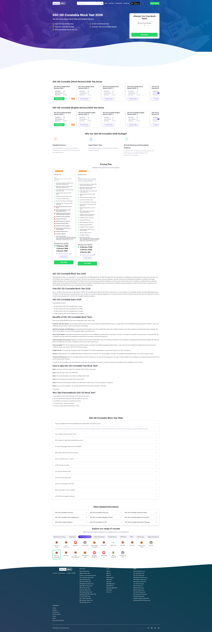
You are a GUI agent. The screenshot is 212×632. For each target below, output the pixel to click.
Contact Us (56, 612)
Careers (55, 610)
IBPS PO (108, 573)
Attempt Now (59, 98)
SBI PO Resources (138, 585)
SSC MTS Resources (138, 596)
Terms (54, 616)
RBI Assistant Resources (140, 594)
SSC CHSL (109, 590)
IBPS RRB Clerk (110, 583)
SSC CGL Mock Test (85, 590)
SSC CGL (108, 592)
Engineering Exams (153, 536)
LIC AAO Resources (138, 583)
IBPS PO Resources (138, 588)
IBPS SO (108, 575)
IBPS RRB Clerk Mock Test (87, 583)
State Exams (140, 536)
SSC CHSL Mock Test (85, 598)
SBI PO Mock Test (84, 571)
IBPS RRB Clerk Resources (140, 577)
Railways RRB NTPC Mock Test (88, 594)
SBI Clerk (108, 581)
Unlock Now (84, 98)
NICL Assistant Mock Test (86, 577)
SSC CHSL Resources (139, 592)
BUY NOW (64, 262)
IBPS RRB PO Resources (139, 579)
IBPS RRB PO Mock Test (86, 585)
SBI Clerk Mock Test (85, 579)
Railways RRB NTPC (111, 588)
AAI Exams (123, 536)
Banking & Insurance (60, 536)
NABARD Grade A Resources (141, 598)
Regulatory (72, 536)
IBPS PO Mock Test (85, 573)
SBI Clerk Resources (138, 573)
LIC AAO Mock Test (85, 596)
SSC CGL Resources (138, 575)
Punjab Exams (112, 536)
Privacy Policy (56, 614)
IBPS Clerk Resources (139, 571)
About (54, 608)
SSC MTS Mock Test (85, 602)
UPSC (131, 536)
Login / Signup (155, 3)
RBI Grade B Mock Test (86, 592)
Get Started (144, 34)
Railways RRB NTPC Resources (141, 600)
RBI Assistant (110, 577)
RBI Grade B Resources (139, 581)
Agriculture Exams (99, 536)
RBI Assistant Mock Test (86, 600)
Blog (106, 3)
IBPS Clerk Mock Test (85, 581)
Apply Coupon (64, 256)
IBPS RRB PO (109, 585)
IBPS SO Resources (138, 590)
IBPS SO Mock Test (85, 588)
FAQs (54, 618)
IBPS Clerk (109, 579)
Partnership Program (58, 620)
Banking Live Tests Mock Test (88, 575)
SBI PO (108, 571)
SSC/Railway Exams (84, 536)
